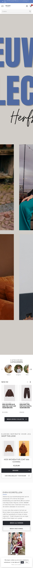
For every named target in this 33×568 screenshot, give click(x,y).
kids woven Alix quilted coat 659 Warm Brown (9, 406)
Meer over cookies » (17, 564)
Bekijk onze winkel (16, 529)
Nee (27, 562)
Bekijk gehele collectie (15, 419)
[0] (31, 6)
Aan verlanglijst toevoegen (15, 476)
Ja (22, 562)
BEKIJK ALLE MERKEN (16, 523)
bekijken (15, 470)
